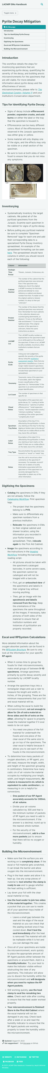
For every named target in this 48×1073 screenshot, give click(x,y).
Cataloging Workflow (18, 499)
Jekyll (36, 1065)
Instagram (21, 1057)
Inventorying (9, 38)
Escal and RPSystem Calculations (17, 45)
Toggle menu (9, 13)
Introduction (8, 31)
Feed (21, 1062)
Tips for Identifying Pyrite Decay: (17, 34)
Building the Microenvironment (16, 49)
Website (8, 1057)
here (9, 252)
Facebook (9, 1062)
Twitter (35, 1057)
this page (26, 1043)
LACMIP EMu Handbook (14, 4)
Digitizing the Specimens (13, 42)
